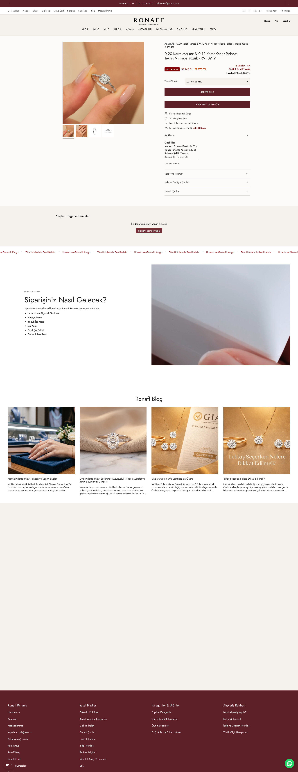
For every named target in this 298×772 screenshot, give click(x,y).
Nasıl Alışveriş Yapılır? (234, 712)
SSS (82, 765)
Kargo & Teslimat (232, 719)
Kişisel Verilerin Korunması (93, 719)
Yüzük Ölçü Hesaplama (235, 732)
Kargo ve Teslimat (174, 173)
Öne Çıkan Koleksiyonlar (164, 719)
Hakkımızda (14, 712)
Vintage (26, 10)
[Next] (288, 3)
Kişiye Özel (59, 10)
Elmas (35, 10)
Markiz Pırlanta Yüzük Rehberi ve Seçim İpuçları (32, 478)
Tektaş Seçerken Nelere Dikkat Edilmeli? (244, 478)
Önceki (62, 83)
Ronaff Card (14, 759)
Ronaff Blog (149, 399)
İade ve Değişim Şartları (177, 182)
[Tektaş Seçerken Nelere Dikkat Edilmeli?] (256, 440)
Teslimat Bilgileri (88, 752)
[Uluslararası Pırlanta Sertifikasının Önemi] (184, 440)
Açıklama (169, 135)
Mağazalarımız (105, 10)
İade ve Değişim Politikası (236, 725)
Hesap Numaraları (17, 765)
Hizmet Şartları (87, 739)
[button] (85, 29)
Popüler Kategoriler (161, 712)
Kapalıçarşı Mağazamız (20, 732)
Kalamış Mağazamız (18, 739)
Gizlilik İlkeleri (87, 725)
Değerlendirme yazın (149, 230)
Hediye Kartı (271, 10)
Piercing (71, 10)
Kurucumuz (13, 745)
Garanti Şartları (172, 191)
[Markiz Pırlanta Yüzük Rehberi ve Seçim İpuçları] (41, 440)
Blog (93, 10)
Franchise (82, 10)
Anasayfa (169, 44)
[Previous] (9, 3)
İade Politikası (87, 745)
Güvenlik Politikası (89, 712)
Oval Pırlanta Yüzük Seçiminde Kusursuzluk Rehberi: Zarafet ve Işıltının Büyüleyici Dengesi (112, 480)
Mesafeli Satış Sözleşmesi (93, 759)
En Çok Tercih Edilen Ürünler (166, 732)
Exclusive (46, 10)
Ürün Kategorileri (160, 725)
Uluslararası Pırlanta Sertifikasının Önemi (172, 478)
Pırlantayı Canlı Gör (207, 104)
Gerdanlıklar (13, 10)
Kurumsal (12, 719)
